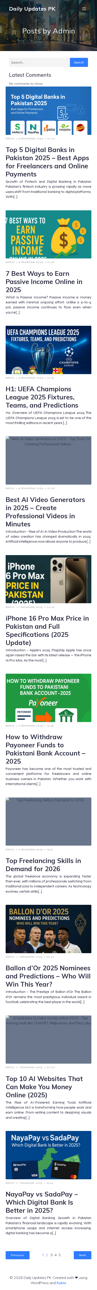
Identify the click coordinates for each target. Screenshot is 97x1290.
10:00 (51, 138)
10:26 (50, 262)
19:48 (50, 725)
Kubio (61, 1283)
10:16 (50, 377)
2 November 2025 (30, 607)
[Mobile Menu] (84, 8)
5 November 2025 (30, 138)
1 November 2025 (30, 956)
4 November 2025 (30, 262)
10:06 (51, 488)
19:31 (50, 849)
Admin (10, 138)
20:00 (50, 1067)
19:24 (49, 1182)
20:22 (51, 607)
